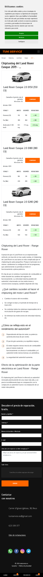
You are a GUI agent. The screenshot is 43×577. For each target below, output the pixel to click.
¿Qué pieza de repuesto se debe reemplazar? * (15, 449)
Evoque (26, 58)
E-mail (3, 440)
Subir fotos (5, 465)
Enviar (15, 483)
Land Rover (19, 58)
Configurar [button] (21, 41)
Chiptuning (11, 58)
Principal (4, 58)
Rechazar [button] (21, 37)
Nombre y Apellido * (7, 414)
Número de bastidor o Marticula (11, 431)
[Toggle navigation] (38, 52)
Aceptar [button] (21, 33)
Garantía (14, 566)
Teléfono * (5, 423)
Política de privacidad (25, 566)
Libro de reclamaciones (17, 535)
